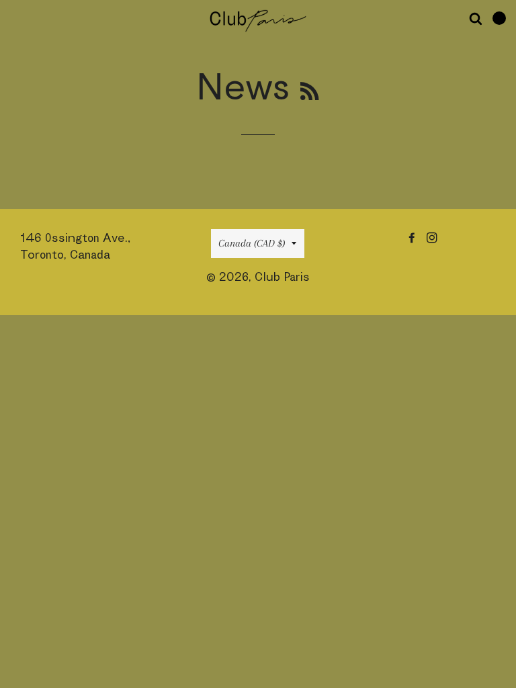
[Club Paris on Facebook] (413, 237)
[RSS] (310, 91)
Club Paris (282, 276)
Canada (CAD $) (251, 243)
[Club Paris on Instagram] (433, 237)
